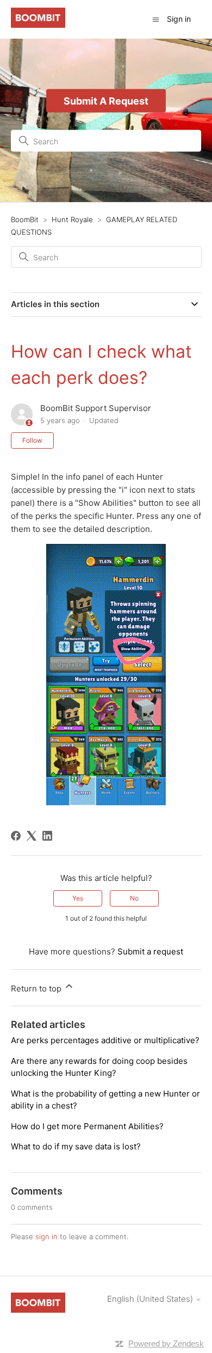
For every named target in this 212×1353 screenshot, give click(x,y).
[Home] (38, 25)
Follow (32, 440)
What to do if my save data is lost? (76, 1146)
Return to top (37, 988)
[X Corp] (31, 836)
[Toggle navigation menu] (155, 18)
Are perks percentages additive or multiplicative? (105, 1040)
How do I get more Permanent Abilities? (87, 1126)
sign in (46, 1236)
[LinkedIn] (47, 836)
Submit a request (150, 951)
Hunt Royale (72, 219)
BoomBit (25, 219)
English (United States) (151, 1298)
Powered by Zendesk (166, 1343)
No (134, 898)
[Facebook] (16, 836)
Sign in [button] (179, 18)
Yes (77, 898)
